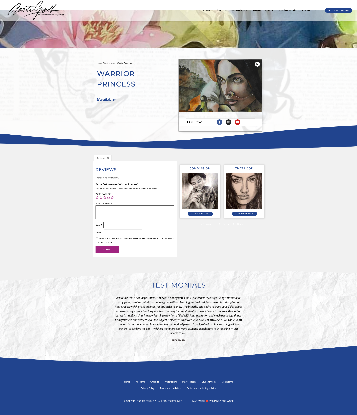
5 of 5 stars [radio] (112, 197)
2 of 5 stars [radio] (101, 197)
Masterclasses (262, 10)
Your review (104, 203)
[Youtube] (237, 122)
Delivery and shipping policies (201, 388)
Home (206, 10)
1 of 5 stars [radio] (97, 197)
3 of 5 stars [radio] (104, 197)
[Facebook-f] (219, 122)
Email (100, 232)
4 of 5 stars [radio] (108, 197)
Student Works (288, 10)
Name (99, 225)
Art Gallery (238, 10)
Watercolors (109, 63)
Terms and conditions (170, 388)
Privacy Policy (147, 388)
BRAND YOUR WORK (223, 401)
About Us (221, 10)
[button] (257, 64)
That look (244, 168)
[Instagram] (228, 122)
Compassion (200, 168)
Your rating (103, 194)
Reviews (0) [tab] (103, 158)
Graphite (154, 381)
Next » (240, 224)
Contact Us (309, 10)
